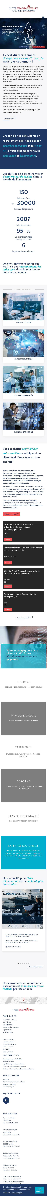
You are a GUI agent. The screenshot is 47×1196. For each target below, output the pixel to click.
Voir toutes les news (36, 967)
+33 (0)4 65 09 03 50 (13, 1146)
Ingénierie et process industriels (13, 1064)
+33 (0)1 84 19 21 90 (12, 1123)
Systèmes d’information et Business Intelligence (18, 1069)
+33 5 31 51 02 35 (11, 1170)
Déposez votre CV (24, 46)
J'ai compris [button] (39, 1190)
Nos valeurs (7, 1022)
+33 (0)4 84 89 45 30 (13, 1158)
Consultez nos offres (38, 46)
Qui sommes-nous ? (9, 1020)
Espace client (7, 1030)
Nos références (8, 1025)
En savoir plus (9, 118)
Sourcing (6, 1079)
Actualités (6, 1049)
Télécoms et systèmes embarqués (14, 1066)
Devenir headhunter (9, 1044)
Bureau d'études (8, 1061)
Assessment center (9, 1084)
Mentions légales (8, 1032)
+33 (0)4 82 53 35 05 (13, 1135)
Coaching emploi (8, 1087)
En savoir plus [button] (17, 1193)
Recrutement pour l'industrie (12, 1059)
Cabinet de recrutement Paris (12, 1176)
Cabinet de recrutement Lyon (12, 1179)
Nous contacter (8, 1052)
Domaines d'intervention (11, 1027)
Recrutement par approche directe (14, 1082)
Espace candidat (8, 1039)
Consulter (8, 539)
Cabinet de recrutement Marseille (13, 1181)
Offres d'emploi (8, 1047)
